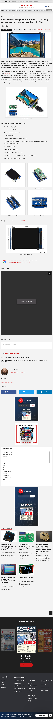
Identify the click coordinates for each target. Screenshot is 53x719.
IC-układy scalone (7, 481)
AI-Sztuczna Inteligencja (10, 10)
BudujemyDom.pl (17, 683)
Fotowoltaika (6, 475)
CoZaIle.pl (16, 686)
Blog (10, 15)
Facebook (10, 392)
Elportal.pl (29, 700)
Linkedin (45, 392)
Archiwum (3, 685)
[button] (3, 640)
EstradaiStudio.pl (31, 688)
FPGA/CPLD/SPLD (7, 477)
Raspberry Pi (16, 357)
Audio (25, 10)
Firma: (10, 353)
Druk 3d (4, 469)
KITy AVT (3, 680)
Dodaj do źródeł (6, 29)
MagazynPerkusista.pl (32, 686)
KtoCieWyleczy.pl (44, 690)
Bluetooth (41, 10)
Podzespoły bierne (7, 452)
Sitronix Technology (9, 73)
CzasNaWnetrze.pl (18, 691)
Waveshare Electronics (44, 29)
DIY (45, 10)
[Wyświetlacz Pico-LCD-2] (26, 102)
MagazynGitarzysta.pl (32, 685)
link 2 (23, 221)
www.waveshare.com (7, 382)
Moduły (10, 357)
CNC (4, 465)
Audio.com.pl (30, 683)
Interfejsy (5, 483)
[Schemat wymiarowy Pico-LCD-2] (26, 239)
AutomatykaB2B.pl (31, 696)
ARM (22, 10)
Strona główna (4, 15)
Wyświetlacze (15, 15)
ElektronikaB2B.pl (31, 695)
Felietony (5, 473)
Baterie (36, 10)
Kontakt (2, 682)
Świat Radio (29, 701)
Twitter (28, 392)
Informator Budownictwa (19, 688)
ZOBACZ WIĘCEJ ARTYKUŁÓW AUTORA (18, 372)
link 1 (20, 221)
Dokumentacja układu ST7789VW (13, 344)
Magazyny (3, 684)
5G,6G (2, 10)
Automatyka (30, 10)
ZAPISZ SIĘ (41, 715)
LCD (6, 357)
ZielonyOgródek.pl (18, 690)
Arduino (19, 10)
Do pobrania (3, 687)
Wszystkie (49, 10)
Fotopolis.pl (43, 684)
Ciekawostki (5, 463)
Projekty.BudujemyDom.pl (19, 685)
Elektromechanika (7, 471)
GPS (4, 479)
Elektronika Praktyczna (32, 698)
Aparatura (5, 456)
